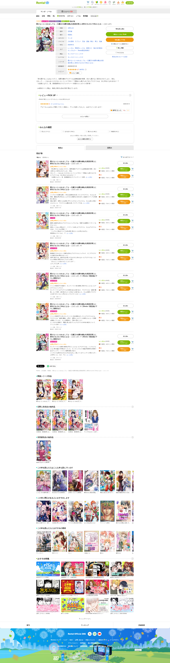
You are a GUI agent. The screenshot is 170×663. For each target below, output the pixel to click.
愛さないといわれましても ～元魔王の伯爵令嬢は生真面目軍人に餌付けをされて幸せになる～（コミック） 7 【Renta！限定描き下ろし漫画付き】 (73, 336)
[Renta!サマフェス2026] (47, 2)
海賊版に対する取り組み (97, 646)
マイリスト (120, 53)
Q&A (71, 640)
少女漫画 (71, 41)
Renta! (38, 370)
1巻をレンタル (119, 34)
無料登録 (130, 3)
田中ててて (55, 553)
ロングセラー (72, 50)
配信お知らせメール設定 (119, 57)
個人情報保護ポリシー (95, 643)
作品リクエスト (90, 640)
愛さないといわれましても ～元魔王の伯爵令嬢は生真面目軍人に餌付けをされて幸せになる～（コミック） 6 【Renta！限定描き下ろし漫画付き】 (73, 306)
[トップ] (40, 3)
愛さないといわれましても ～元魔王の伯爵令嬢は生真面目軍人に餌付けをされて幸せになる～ (86, 61)
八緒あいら (87, 553)
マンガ (70, 38)
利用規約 (83, 643)
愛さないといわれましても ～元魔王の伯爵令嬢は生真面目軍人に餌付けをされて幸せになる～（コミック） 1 (73, 162)
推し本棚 (120, 48)
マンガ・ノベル (46, 11)
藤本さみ (118, 553)
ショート (68, 11)
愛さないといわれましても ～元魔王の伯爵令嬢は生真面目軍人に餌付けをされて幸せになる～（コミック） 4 (73, 244)
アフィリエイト (73, 643)
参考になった (117, 110)
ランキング (85, 625)
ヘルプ (65, 640)
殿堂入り (89, 48)
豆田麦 (70, 31)
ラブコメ (78, 41)
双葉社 (70, 35)
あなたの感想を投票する (84, 139)
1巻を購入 (120, 40)
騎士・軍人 (94, 41)
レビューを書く (75, 73)
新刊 (28, 625)
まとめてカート (128, 157)
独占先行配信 (97, 48)
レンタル (71, 48)
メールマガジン (114, 640)
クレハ (70, 553)
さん (57, 104)
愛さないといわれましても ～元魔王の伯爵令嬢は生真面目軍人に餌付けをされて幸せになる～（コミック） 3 (73, 214)
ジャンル (93, 16)
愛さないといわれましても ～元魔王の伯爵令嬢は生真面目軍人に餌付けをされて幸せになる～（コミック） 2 (73, 188)
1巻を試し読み (119, 29)
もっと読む (89, 177)
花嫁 (100, 41)
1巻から (38, 157)
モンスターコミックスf (75, 54)
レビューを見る (84, 116)
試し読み (125, 163)
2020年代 (71, 45)
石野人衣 (71, 28)
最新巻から (45, 157)
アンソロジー (39, 553)
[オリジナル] (61, 16)
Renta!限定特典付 (83, 50)
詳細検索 (142, 625)
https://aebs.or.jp (64, 659)
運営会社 (109, 646)
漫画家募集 (83, 646)
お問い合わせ (79, 640)
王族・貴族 (85, 41)
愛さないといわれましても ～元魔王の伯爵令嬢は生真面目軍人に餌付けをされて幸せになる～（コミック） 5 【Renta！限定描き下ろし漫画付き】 (73, 275)
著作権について (73, 646)
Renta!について (56, 640)
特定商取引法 (62, 646)
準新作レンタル (80, 48)
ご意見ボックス (102, 640)
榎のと (102, 553)
